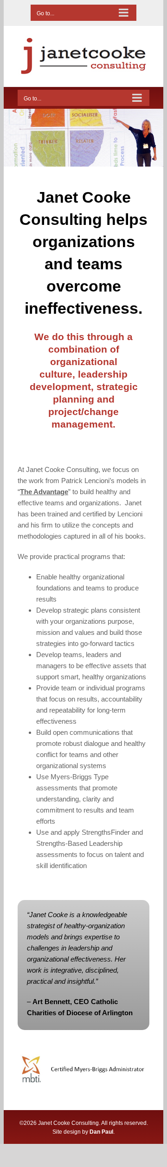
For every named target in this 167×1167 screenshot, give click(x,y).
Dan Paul (101, 1132)
